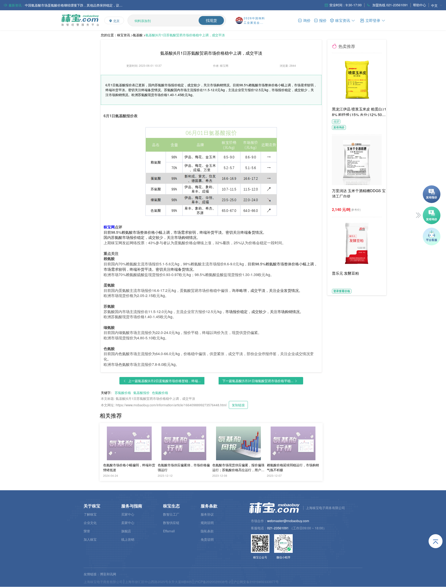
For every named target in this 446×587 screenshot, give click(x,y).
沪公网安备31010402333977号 (256, 581)
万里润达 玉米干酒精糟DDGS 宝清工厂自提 (359, 193)
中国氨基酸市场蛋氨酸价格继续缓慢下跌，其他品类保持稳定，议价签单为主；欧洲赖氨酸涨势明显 (73, 4)
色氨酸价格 (160, 392)
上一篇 (164, 380)
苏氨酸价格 (123, 392)
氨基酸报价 (141, 392)
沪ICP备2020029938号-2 (212, 581)
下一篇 (257, 380)
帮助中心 (419, 5)
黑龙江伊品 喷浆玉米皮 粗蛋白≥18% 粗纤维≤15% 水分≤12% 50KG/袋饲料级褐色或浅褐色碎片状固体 (360, 111)
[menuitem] (436, 5)
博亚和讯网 (108, 574)
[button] (373, 20)
